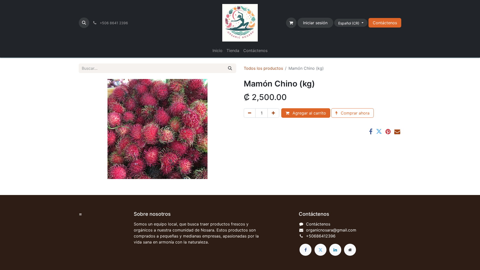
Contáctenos (385, 22)
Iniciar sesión (315, 22)
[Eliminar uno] (250, 113)
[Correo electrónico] (397, 131)
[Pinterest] (388, 131)
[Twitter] (379, 131)
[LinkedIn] (335, 250)
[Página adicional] (350, 250)
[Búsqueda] (230, 68)
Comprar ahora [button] (355, 113)
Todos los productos (263, 68)
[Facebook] (370, 131)
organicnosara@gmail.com (331, 230)
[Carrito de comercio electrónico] (291, 23)
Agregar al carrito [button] (308, 113)
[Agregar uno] (273, 113)
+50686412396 (321, 236)
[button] (84, 23)
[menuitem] (217, 51)
